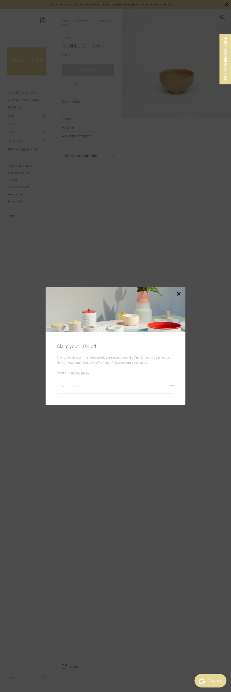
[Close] (178, 294)
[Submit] (171, 387)
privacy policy (79, 373)
